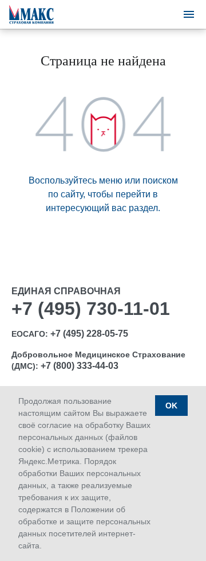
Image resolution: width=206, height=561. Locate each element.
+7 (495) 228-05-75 (89, 333)
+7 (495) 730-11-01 (90, 308)
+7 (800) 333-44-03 (79, 366)
